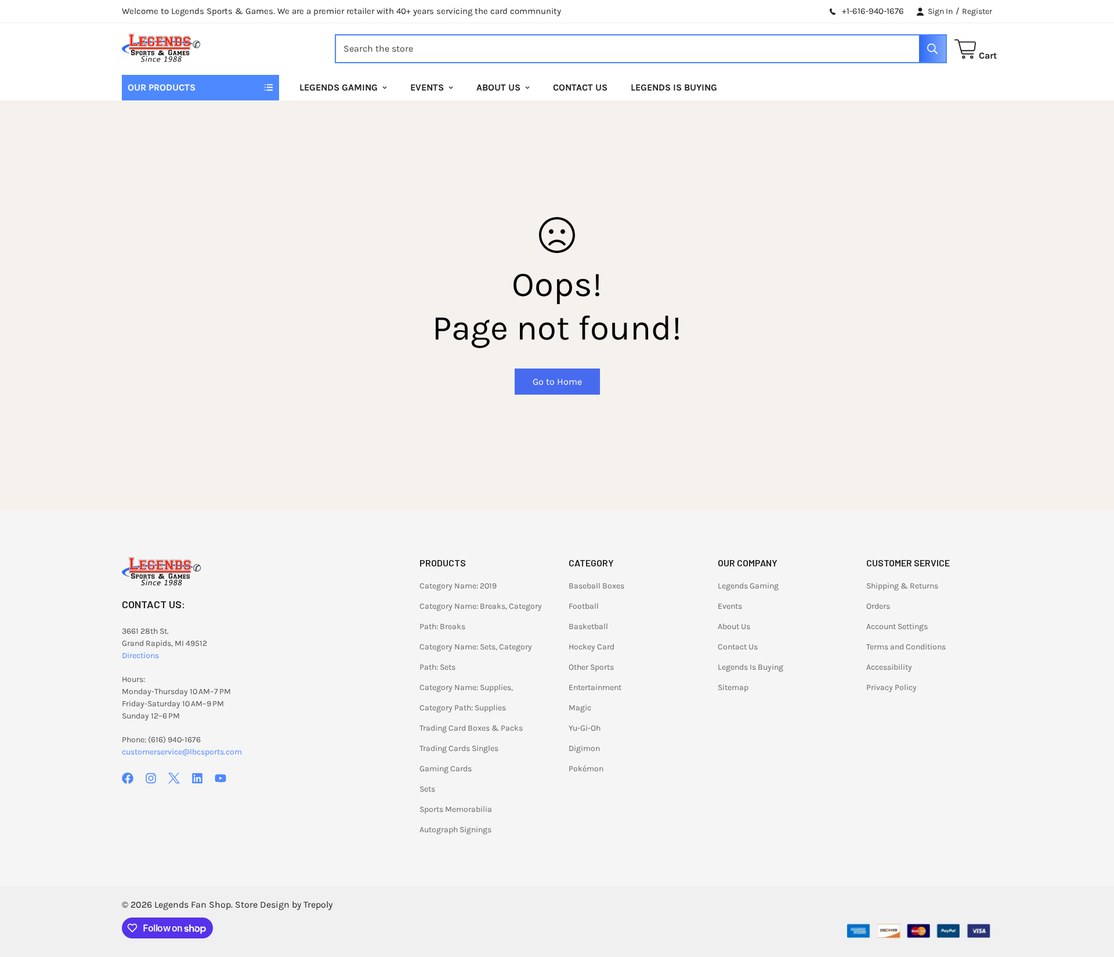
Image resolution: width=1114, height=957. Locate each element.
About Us (498, 87)
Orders (878, 606)
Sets (427, 789)
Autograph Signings (455, 830)
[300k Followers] (127, 778)
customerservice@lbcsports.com (182, 752)
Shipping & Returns (902, 586)
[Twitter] (174, 778)
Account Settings (897, 626)
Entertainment (595, 687)
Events (427, 87)
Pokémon (586, 769)
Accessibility (889, 667)
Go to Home (557, 381)
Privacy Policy (891, 687)
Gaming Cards (445, 769)
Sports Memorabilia (455, 809)
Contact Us (580, 87)
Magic (580, 708)
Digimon (584, 748)
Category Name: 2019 (458, 586)
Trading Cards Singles (458, 748)
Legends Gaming (338, 87)
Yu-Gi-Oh (585, 728)
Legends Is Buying (674, 87)
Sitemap (733, 687)
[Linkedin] (197, 778)
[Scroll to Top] (1091, 893)
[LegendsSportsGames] (161, 49)
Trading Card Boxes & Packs (471, 728)
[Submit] (932, 48)
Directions (140, 655)
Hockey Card (591, 647)
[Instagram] (151, 778)
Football (584, 606)
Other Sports (591, 667)
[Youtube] (220, 778)
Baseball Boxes (596, 586)
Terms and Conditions (906, 647)
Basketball (588, 626)
